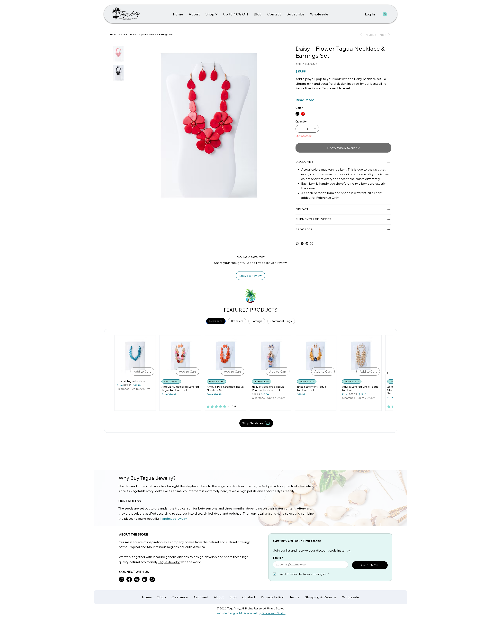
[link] (221, 406)
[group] (250, 373)
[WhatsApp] (297, 243)
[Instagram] (121, 579)
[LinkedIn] (144, 579)
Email (278, 558)
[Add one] (315, 129)
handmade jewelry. (173, 518)
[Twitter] (312, 243)
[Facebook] (302, 243)
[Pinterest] (307, 243)
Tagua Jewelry (169, 562)
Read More (305, 100)
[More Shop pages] (216, 14)
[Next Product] (387, 373)
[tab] (216, 321)
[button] (385, 14)
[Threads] (137, 579)
